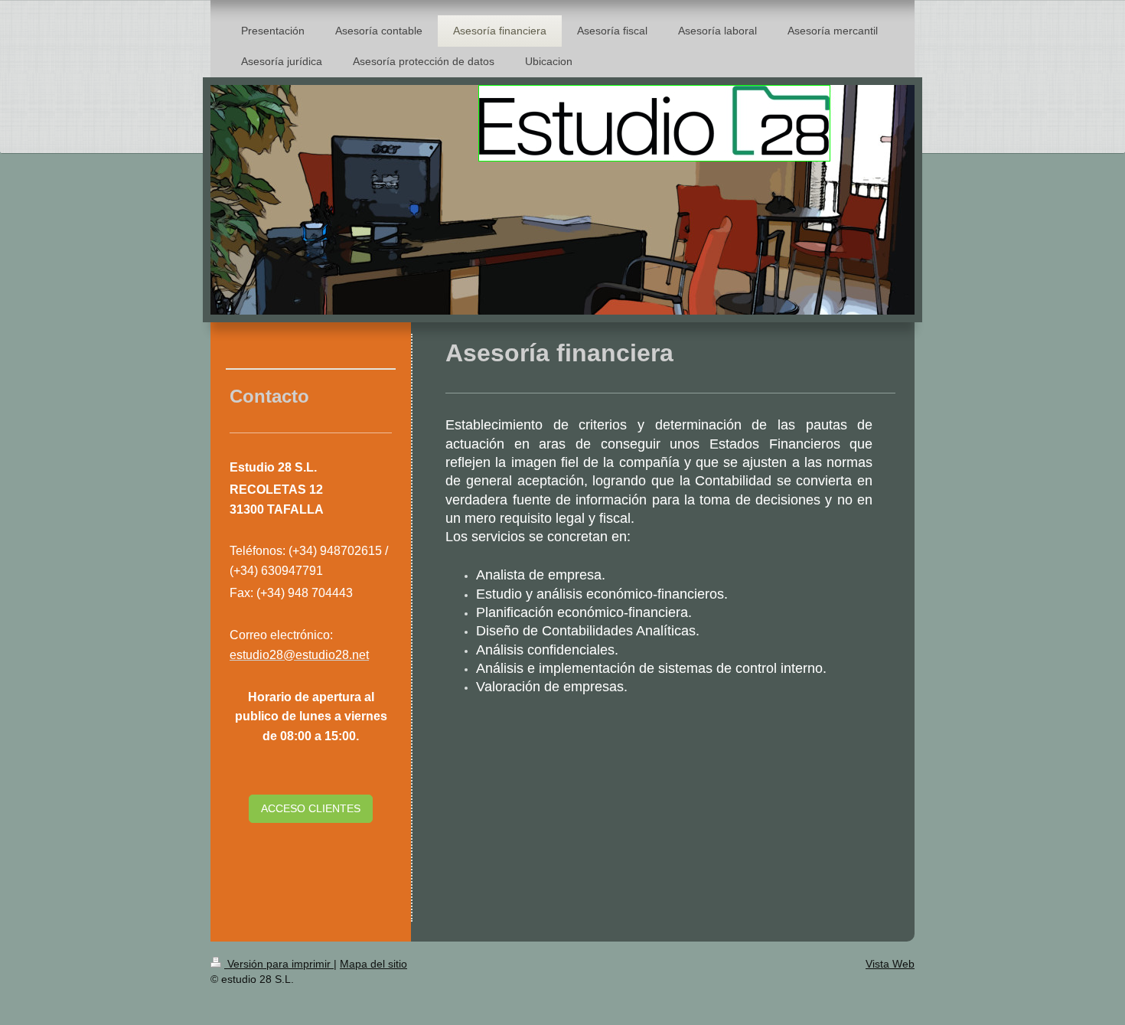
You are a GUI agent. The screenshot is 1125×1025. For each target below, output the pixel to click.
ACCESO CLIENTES (310, 808)
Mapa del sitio (373, 964)
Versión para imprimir (279, 964)
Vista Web (890, 964)
